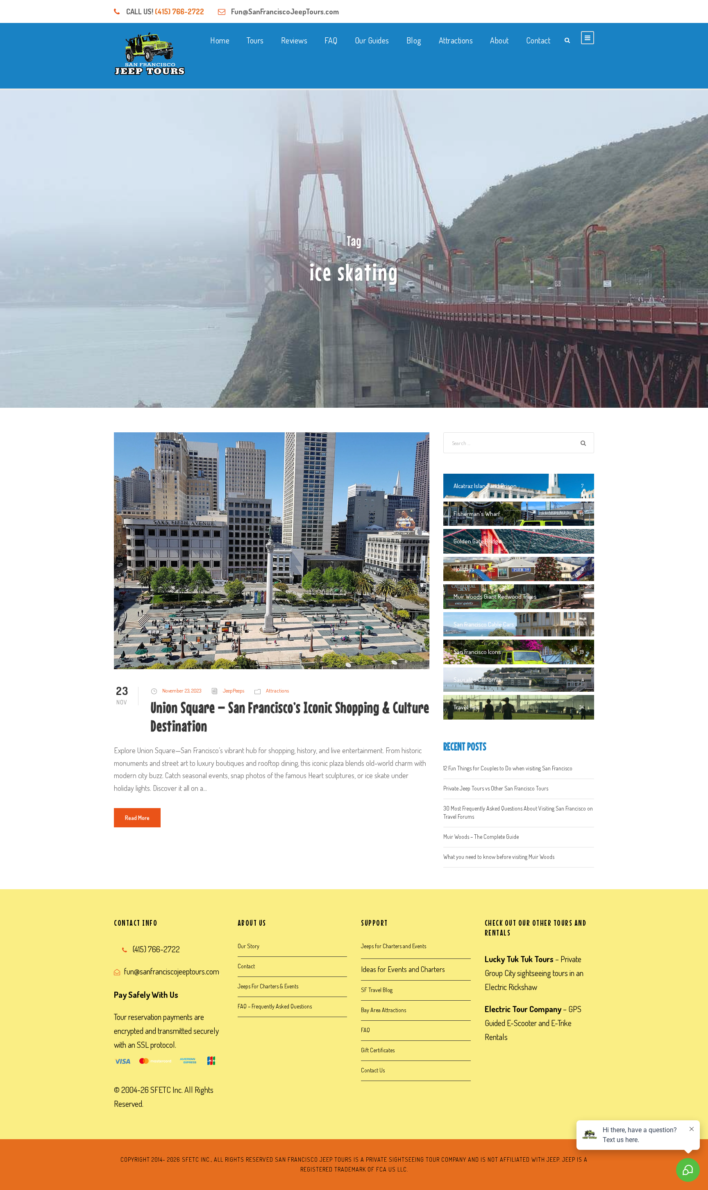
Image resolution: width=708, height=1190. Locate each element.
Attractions (456, 40)
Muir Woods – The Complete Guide (481, 836)
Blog (414, 40)
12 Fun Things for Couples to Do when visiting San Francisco (507, 768)
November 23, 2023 (181, 690)
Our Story (248, 945)
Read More (137, 817)
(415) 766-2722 (179, 11)
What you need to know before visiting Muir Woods (498, 856)
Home (219, 40)
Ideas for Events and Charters (403, 969)
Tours (255, 40)
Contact (538, 40)
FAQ (331, 40)
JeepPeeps (233, 690)
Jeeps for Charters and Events (393, 945)
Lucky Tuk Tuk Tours (519, 959)
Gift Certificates (378, 1050)
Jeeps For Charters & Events (268, 986)
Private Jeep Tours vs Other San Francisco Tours (495, 788)
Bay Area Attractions (383, 1009)
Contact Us (373, 1070)
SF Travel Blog (377, 989)
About (499, 40)
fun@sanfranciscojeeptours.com (171, 971)
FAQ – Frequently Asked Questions (275, 1006)
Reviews (294, 40)
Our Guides (372, 40)
